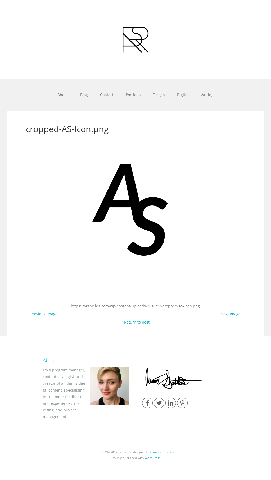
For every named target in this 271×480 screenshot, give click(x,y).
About (62, 94)
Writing (207, 94)
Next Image (233, 313)
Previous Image (40, 313)
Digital (182, 94)
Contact (107, 94)
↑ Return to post (135, 322)
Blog (84, 94)
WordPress (152, 458)
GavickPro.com (163, 452)
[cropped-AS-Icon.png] (135, 276)
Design (159, 94)
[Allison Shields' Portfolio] (135, 39)
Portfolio (133, 94)
